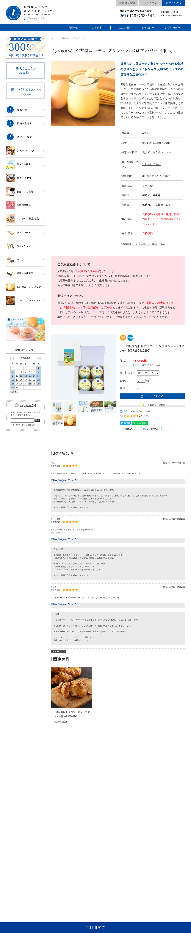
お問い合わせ (172, 27)
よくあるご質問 (123, 27)
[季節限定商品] (23, 205)
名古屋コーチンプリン (73, 38)
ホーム (54, 38)
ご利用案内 (98, 27)
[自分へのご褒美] (23, 191)
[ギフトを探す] (23, 137)
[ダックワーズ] (23, 232)
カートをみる (174, 2)
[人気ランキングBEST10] (23, 150)
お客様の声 (148, 27)
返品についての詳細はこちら (136, 411)
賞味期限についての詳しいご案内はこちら (144, 244)
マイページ (150, 2)
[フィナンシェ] (23, 246)
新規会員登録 (127, 2)
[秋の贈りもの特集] (23, 178)
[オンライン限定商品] (23, 219)
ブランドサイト (34, 18)
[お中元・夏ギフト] (23, 164)
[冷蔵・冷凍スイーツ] (23, 273)
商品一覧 (73, 27)
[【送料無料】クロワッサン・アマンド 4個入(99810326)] (71, 687)
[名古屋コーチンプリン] (23, 287)
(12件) (147, 416)
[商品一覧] (23, 109)
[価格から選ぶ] (23, 123)
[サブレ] (23, 259)
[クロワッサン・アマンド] (23, 300)
